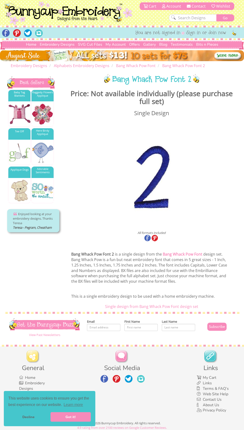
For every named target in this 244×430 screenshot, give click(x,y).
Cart (152, 6)
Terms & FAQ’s (216, 388)
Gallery (149, 44)
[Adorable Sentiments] (42, 191)
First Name (132, 321)
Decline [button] (28, 417)
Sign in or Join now (206, 33)
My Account (116, 44)
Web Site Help (215, 394)
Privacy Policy (214, 410)
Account (173, 6)
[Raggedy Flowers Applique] (42, 114)
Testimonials (182, 44)
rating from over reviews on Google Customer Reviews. (122, 427)
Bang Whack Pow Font (182, 254)
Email (91, 321)
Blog (163, 44)
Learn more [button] (73, 405)
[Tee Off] (19, 152)
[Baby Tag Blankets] (19, 114)
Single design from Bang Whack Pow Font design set (151, 306)
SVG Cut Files (90, 44)
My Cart (209, 377)
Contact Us (212, 399)
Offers (134, 44)
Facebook (148, 238)
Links (207, 383)
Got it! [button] (71, 417)
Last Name (169, 321)
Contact (198, 6)
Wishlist (222, 6)
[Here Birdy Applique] (42, 152)
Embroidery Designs (57, 44)
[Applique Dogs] (19, 191)
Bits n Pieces (207, 44)
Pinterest (155, 238)
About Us (211, 405)
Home (31, 44)
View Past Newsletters (44, 335)
